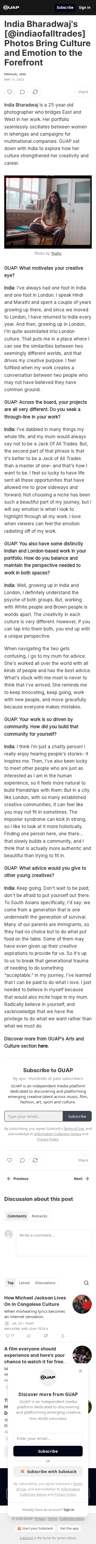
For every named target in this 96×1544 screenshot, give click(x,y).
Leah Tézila (38, 1329)
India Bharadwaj (21, 105)
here (43, 1046)
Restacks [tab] (39, 1216)
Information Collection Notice (57, 1133)
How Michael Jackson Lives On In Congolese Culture (35, 1301)
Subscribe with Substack (52, 1471)
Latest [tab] (24, 1282)
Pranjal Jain (15, 74)
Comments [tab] (16, 1216)
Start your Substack (37, 1528)
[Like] (9, 92)
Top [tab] (10, 1282)
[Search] (86, 1282)
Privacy (40, 1518)
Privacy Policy (65, 1494)
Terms (52, 1518)
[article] (48, 1317)
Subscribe (65, 7)
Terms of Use (73, 1128)
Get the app (69, 1528)
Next (78, 1178)
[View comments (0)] (22, 92)
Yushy (56, 253)
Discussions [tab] (45, 1282)
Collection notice (72, 1518)
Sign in (85, 7)
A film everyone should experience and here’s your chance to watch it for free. (34, 1355)
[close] (80, 1371)
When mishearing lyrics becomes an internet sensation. (34, 1313)
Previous (20, 1178)
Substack (26, 1538)
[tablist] (27, 1216)
